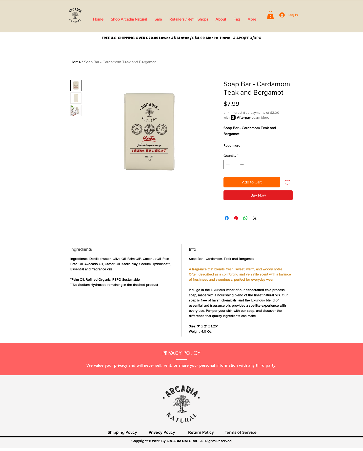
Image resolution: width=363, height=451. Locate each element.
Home (75, 62)
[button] (270, 15)
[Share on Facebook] (227, 218)
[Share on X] (255, 218)
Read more (231, 145)
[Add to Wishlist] (287, 182)
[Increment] (242, 164)
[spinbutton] (234, 164)
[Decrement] (227, 164)
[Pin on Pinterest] (236, 218)
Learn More (260, 117)
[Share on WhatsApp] (245, 218)
